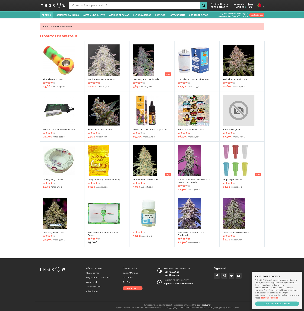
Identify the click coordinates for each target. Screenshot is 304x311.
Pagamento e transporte (98, 277)
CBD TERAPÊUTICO (198, 15)
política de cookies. (270, 298)
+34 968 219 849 (224, 16)
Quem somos (92, 273)
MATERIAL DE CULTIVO (93, 15)
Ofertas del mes (94, 268)
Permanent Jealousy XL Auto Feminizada (192, 233)
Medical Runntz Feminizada (101, 79)
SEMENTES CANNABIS (68, 15)
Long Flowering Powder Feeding (104, 179)
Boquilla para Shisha (232, 179)
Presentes (128, 277)
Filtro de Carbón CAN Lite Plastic (194, 79)
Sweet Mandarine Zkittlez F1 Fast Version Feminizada (194, 180)
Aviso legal (91, 282)
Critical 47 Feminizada (53, 232)
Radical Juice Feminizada (235, 79)
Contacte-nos (257, 15)
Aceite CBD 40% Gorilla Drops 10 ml (150, 129)
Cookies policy (130, 268)
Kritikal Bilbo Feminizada (100, 129)
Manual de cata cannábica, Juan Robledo (103, 233)
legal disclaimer (204, 305)
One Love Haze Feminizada (236, 232)
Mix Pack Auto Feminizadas (191, 129)
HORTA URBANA (177, 15)
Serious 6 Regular (231, 129)
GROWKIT (160, 15)
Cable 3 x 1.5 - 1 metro (53, 179)
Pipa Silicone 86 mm (53, 79)
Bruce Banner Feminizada (145, 179)
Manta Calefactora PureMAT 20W (59, 129)
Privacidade (92, 291)
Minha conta (218, 6)
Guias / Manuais (130, 273)
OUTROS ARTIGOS (142, 15)
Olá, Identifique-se (220, 4)
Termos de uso (93, 287)
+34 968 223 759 (240, 16)
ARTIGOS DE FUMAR (119, 15)
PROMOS (46, 15)
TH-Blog (127, 282)
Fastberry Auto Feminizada (146, 79)
